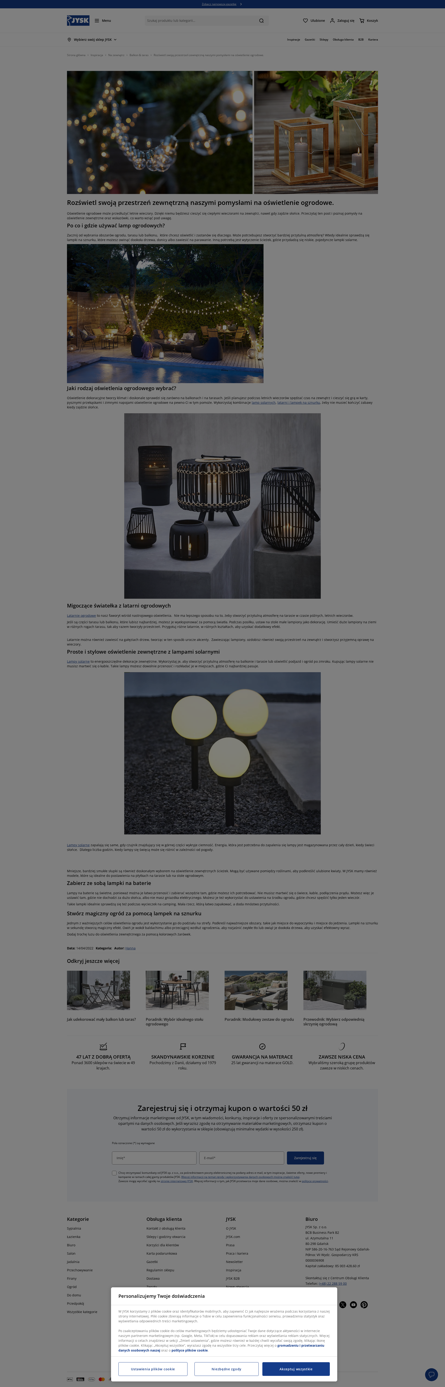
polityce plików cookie (190, 1350)
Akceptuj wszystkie (296, 1369)
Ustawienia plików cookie (153, 1369)
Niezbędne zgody (227, 1369)
